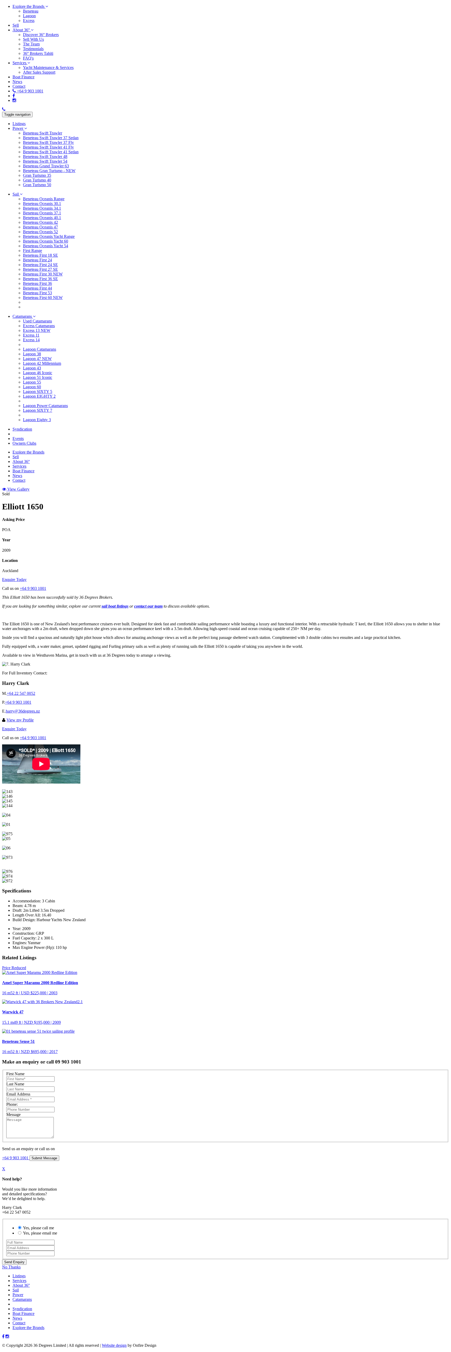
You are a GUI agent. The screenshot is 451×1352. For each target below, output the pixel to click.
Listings (19, 1276)
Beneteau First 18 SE (40, 255)
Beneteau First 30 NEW (43, 274)
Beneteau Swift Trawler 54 (45, 161)
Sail (16, 1290)
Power (18, 1294)
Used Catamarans (37, 321)
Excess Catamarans (39, 326)
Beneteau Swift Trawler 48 (45, 156)
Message (13, 1114)
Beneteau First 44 (37, 288)
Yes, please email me (40, 1233)
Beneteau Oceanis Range (43, 199)
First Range (32, 250)
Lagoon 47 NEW (37, 358)
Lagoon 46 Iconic (37, 373)
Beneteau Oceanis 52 (40, 232)
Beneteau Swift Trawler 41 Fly (48, 147)
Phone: (12, 1104)
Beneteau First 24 (37, 260)
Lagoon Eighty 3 (37, 420)
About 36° (21, 1285)
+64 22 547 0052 (21, 693)
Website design (114, 1345)
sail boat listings (115, 606)
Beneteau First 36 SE (40, 279)
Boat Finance (23, 1313)
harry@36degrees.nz (23, 711)
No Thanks (11, 1267)
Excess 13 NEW (36, 330)
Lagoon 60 (32, 387)
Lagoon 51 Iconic (37, 377)
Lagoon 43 (32, 368)
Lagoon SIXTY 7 (37, 410)
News (17, 1318)
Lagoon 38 (32, 354)
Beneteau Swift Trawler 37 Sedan (51, 138)
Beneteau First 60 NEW (43, 297)
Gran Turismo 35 (37, 175)
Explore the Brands (28, 1327)
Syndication (22, 1309)
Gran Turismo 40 (37, 180)
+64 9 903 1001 (33, 588)
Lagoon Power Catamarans (45, 405)
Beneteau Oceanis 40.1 (42, 217)
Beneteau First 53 (37, 293)
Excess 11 (31, 335)
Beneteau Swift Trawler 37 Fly (48, 142)
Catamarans (22, 1299)
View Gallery (17, 489)
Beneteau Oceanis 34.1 (42, 208)
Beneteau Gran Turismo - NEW (49, 170)
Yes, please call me (38, 1228)
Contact (19, 1323)
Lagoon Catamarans (39, 349)
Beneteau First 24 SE (40, 264)
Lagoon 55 (32, 382)
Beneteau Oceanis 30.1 (42, 203)
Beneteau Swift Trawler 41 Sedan (51, 152)
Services (19, 1280)
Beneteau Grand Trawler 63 (46, 166)
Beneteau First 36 (37, 283)
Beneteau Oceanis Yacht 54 (45, 246)
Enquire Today (14, 579)
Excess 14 (31, 340)
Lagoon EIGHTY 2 (39, 396)
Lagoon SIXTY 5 (37, 391)
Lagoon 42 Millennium (42, 363)
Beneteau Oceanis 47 (40, 227)
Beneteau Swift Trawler (42, 133)
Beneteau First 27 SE (40, 269)
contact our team (148, 606)
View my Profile (20, 720)
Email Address (18, 1094)
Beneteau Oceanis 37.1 (42, 213)
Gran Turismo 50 (37, 185)
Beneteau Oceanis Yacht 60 (45, 241)
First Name (15, 1074)
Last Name (15, 1084)
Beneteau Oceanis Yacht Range (49, 236)
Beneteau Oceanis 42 (40, 222)
